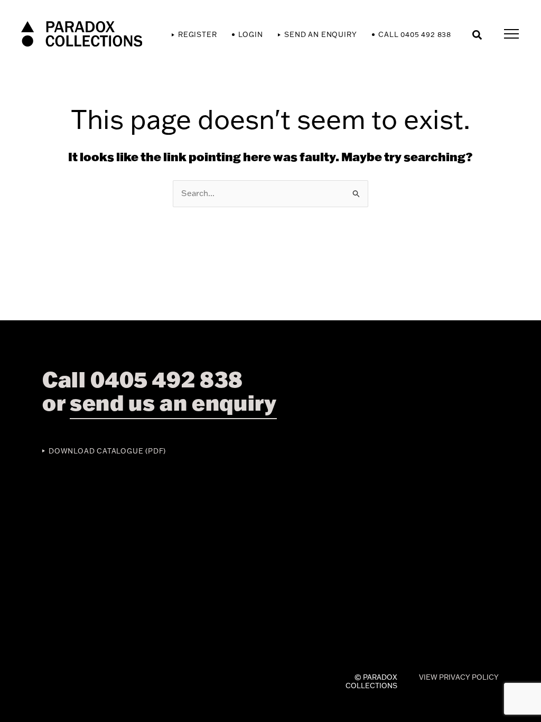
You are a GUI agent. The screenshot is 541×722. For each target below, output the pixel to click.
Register (197, 34)
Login (250, 34)
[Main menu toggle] (512, 34)
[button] (477, 34)
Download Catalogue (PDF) (107, 451)
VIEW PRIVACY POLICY (459, 677)
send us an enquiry (173, 402)
